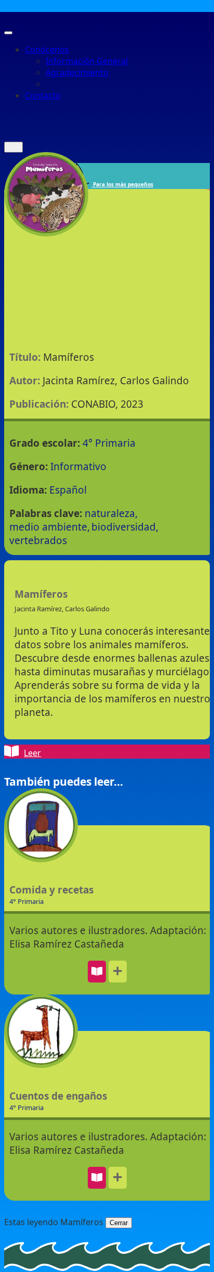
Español (68, 490)
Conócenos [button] (47, 49)
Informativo (78, 466)
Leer (32, 753)
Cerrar (119, 1223)
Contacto (43, 95)
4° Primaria (109, 443)
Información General (87, 61)
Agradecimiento (77, 72)
